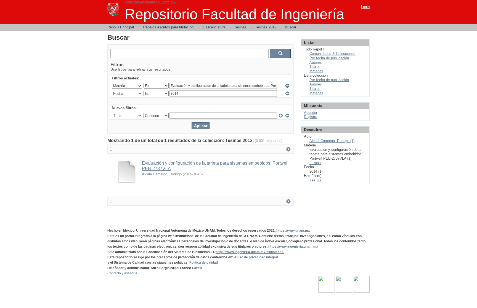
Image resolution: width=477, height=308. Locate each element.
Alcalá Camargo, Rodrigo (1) (331, 141)
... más (315, 163)
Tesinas (240, 27)
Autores (315, 62)
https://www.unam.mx (293, 230)
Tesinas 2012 (265, 27)
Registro (310, 117)
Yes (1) (315, 180)
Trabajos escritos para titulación (168, 27)
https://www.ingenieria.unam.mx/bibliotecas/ (250, 252)
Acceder (310, 113)
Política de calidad (203, 262)
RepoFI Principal (120, 27)
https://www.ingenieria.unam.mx (150, 2)
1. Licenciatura (214, 27)
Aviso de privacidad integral (256, 257)
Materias (316, 71)
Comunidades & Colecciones (332, 54)
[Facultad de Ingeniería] (344, 291)
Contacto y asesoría (122, 273)
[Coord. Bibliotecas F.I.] (361, 291)
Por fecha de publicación (329, 58)
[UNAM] (327, 291)
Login (365, 7)
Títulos (314, 67)
